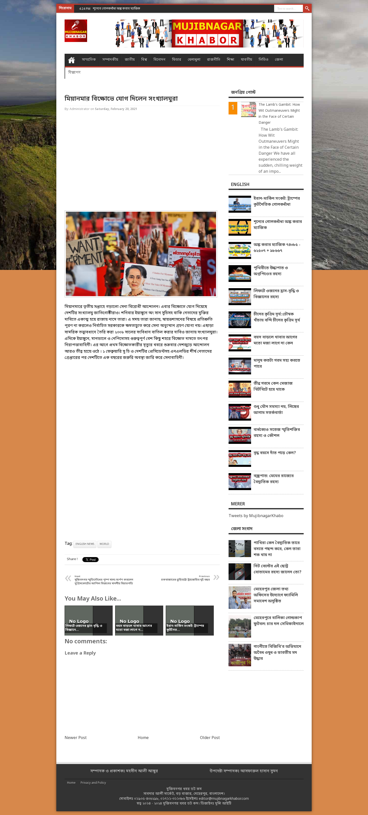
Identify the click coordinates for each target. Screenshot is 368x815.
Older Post (210, 738)
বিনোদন (159, 59)
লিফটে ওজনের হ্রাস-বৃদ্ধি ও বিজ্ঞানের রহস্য (276, 294)
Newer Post (76, 738)
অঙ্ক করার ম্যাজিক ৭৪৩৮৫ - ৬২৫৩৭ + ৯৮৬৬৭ (277, 248)
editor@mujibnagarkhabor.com (224, 799)
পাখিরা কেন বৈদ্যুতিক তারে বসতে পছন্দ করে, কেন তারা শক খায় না (277, 549)
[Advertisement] (20, 80)
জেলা (279, 59)
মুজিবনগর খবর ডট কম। (181, 803)
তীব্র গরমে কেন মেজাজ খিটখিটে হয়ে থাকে (273, 386)
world (104, 544)
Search (307, 9)
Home (71, 60)
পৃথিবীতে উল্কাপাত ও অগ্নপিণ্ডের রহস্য (271, 271)
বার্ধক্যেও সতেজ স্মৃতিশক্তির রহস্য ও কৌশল (277, 433)
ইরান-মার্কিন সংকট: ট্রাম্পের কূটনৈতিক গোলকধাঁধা (277, 201)
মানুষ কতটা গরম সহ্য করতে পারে (277, 363)
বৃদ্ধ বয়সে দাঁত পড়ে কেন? (275, 453)
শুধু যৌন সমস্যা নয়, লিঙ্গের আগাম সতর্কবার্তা (276, 410)
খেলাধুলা (194, 59)
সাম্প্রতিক (89, 59)
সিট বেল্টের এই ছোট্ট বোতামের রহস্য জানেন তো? (277, 569)
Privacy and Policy (93, 783)
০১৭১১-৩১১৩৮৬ (172, 799)
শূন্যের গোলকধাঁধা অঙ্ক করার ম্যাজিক (278, 225)
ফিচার (176, 59)
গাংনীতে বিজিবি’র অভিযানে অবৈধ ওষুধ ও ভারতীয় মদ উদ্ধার (277, 653)
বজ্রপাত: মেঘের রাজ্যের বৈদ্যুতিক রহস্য (274, 479)
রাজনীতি (213, 59)
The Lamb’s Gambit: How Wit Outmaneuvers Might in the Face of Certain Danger (279, 113)
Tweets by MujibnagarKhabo (256, 516)
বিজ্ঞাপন (74, 72)
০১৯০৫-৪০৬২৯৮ (146, 799)
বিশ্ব (144, 59)
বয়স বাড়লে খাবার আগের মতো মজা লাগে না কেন (275, 340)
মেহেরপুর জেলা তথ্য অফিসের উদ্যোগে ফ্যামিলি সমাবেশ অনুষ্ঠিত (276, 595)
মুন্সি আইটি (223, 803)
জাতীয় (130, 59)
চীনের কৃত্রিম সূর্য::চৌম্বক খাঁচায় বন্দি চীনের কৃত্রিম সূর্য (277, 317)
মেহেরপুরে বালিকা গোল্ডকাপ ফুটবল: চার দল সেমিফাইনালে (279, 621)
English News (85, 544)
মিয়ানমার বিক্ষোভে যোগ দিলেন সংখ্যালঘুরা (121, 99)
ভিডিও (263, 59)
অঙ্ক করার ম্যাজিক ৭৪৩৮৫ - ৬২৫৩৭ (116, 8)
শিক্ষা (230, 59)
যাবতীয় (246, 59)
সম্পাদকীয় (110, 59)
